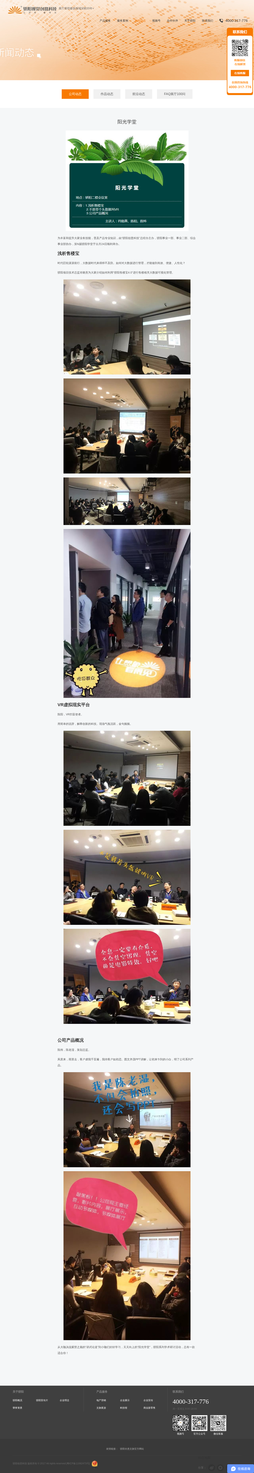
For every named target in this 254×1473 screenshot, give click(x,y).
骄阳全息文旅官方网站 (132, 1448)
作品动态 (107, 94)
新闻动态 (140, 20)
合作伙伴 (172, 20)
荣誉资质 (17, 1407)
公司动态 (75, 94)
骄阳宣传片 (42, 1400)
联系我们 (207, 20)
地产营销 (101, 1400)
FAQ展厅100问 (174, 94)
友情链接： (112, 1448)
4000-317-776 (236, 21)
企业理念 (64, 1400)
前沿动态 (138, 94)
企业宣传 (148, 1400)
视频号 (156, 20)
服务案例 (122, 20)
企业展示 (125, 1400)
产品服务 (105, 20)
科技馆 (123, 1407)
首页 (245, 40)
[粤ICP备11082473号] (78, 1463)
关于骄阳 (189, 20)
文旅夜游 (101, 1407)
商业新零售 (149, 1407)
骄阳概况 (17, 1400)
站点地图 (204, 1457)
